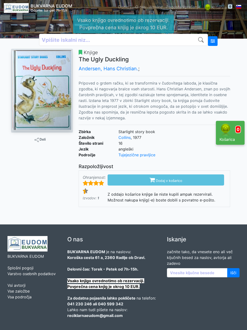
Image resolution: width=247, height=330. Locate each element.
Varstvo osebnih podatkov (31, 273)
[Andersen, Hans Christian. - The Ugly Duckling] (42, 90)
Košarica (221, 7)
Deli (42, 139)
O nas (140, 6)
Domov (124, 6)
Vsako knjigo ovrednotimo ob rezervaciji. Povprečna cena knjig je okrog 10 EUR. (123, 23)
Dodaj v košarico (166, 180)
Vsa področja (19, 296)
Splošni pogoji (20, 267)
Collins (124, 137)
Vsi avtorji (16, 285)
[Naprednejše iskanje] (213, 41)
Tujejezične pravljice (136, 154)
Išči (233, 272)
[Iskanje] (202, 40)
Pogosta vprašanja (183, 6)
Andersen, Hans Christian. (108, 69)
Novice (156, 6)
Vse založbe (18, 291)
